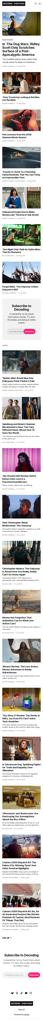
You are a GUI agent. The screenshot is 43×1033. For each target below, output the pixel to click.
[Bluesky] (12, 993)
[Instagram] (31, 993)
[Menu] (40, 3)
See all (5, 938)
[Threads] (17, 993)
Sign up (21, 1009)
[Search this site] (36, 3)
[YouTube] (26, 993)
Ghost (26, 1014)
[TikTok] (21, 993)
